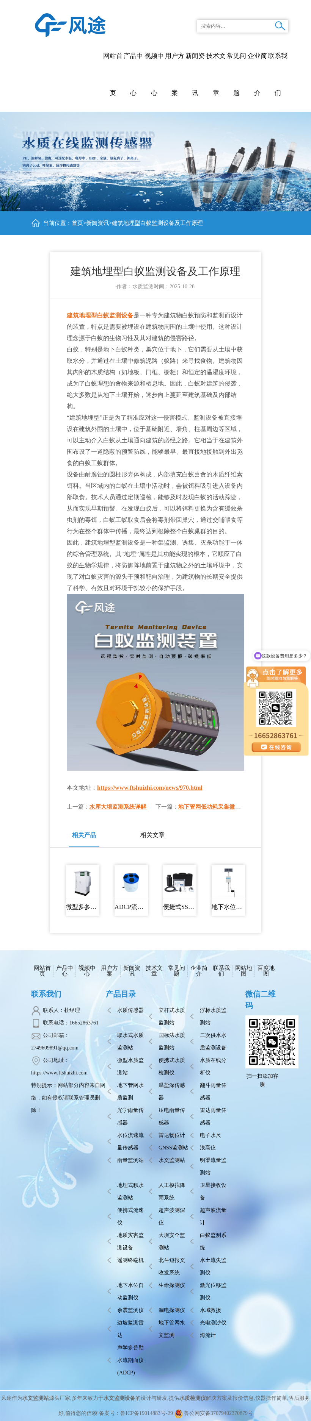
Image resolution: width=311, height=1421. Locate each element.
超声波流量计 (213, 1216)
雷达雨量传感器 (213, 1116)
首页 (77, 223)
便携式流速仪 (130, 1216)
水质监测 (143, 286)
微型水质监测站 (130, 1066)
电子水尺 (210, 1135)
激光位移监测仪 (213, 1291)
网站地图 (243, 971)
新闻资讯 (97, 223)
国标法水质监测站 (172, 1041)
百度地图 (266, 971)
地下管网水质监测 (130, 1091)
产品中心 (133, 74)
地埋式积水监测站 (130, 1191)
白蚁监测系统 (213, 1241)
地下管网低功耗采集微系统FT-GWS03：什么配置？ (243, 807)
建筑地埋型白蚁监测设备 (100, 315)
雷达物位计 (172, 1135)
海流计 (208, 1335)
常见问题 (176, 971)
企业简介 (198, 971)
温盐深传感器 (172, 1091)
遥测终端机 (130, 1260)
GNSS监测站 (173, 1148)
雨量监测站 (130, 1160)
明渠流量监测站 (213, 1166)
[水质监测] (70, 24)
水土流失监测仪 (213, 1266)
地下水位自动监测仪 (130, 1291)
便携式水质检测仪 (172, 1066)
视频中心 (87, 971)
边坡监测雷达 (130, 1329)
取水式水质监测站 (130, 1041)
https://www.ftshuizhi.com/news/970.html (149, 787)
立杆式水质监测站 (172, 1016)
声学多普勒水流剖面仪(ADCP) (130, 1360)
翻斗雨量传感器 (213, 1091)
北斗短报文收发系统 (172, 1266)
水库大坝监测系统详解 (118, 807)
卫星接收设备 (213, 1191)
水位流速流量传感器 (130, 1141)
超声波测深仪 (172, 1216)
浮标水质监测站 (213, 1016)
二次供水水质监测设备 (213, 1041)
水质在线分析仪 (213, 1066)
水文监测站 (172, 1160)
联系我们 (221, 971)
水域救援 (210, 1310)
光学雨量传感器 (130, 1116)
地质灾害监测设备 (130, 1241)
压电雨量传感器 (172, 1116)
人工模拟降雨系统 (172, 1191)
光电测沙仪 (213, 1323)
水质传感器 (130, 1010)
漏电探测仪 (172, 1310)
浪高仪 (208, 1148)
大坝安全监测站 (172, 1241)
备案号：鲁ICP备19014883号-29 (136, 1413)
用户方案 (109, 971)
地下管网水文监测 (172, 1329)
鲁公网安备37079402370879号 (218, 1413)
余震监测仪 (130, 1310)
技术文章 (154, 971)
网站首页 (113, 74)
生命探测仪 (172, 1285)
